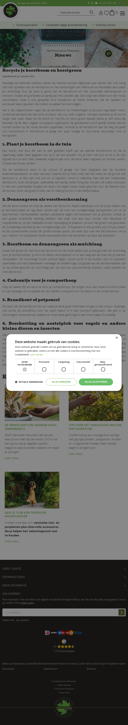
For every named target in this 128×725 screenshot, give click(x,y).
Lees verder (36, 354)
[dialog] (64, 362)
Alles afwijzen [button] (61, 381)
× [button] (116, 338)
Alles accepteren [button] (96, 381)
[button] (29, 382)
